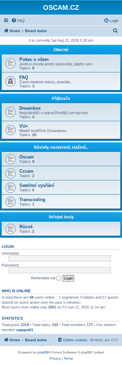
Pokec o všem (34, 59)
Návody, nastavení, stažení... (61, 147)
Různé (26, 226)
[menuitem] (18, 21)
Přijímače (61, 98)
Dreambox (30, 108)
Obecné (61, 49)
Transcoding (32, 199)
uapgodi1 (24, 330)
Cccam (26, 171)
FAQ (23, 77)
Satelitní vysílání (36, 185)
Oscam (26, 156)
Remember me (44, 278)
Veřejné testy (61, 217)
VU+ (23, 126)
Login (8, 246)
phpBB (43, 352)
